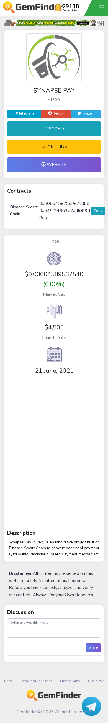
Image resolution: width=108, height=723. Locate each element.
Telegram (26, 113)
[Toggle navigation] (102, 7)
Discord (54, 129)
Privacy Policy (70, 681)
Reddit (57, 113)
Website (56, 165)
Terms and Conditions (36, 681)
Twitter (87, 113)
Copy (98, 210)
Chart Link (54, 146)
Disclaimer (96, 681)
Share (93, 647)
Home (8, 681)
